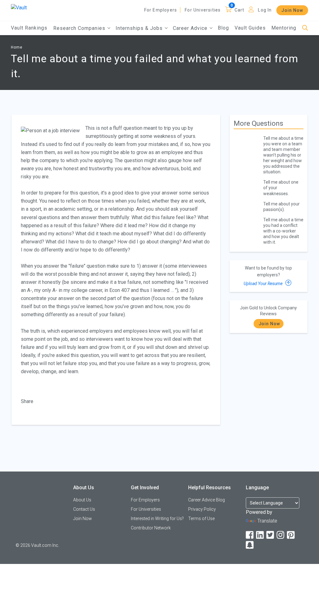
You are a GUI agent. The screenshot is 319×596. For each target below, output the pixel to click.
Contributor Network (151, 527)
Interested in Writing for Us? (157, 518)
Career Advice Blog (206, 499)
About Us (82, 499)
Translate (267, 521)
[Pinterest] (291, 535)
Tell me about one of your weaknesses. (280, 188)
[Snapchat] (250, 545)
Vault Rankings (29, 28)
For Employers (160, 9)
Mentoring (283, 28)
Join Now (292, 10)
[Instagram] (281, 535)
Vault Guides (250, 28)
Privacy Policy (202, 509)
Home (16, 47)
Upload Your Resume (263, 283)
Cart (240, 9)
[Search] (305, 28)
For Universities (203, 9)
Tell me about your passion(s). (281, 206)
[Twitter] (270, 535)
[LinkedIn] (260, 535)
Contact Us (84, 509)
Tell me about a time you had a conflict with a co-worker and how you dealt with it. (283, 231)
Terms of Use (201, 518)
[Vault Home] (19, 7)
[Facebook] (250, 535)
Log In (265, 9)
